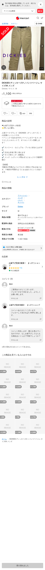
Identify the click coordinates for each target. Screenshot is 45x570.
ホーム (4, 439)
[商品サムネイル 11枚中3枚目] (20, 76)
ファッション (22, 195)
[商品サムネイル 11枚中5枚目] (34, 76)
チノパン (21, 202)
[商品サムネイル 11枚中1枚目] (5, 76)
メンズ (20, 198)
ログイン (14, 23)
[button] (38, 18)
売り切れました (22, 565)
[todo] (42, 18)
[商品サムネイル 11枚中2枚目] (12, 76)
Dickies (20, 206)
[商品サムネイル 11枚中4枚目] (27, 76)
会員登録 (5, 23)
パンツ (20, 200)
